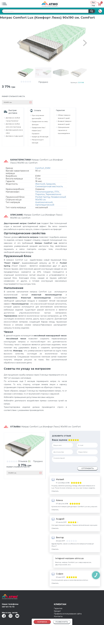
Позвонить (61, 622)
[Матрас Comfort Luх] (25, 72)
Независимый (58, 197)
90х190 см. (40, 199)
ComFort (39, 168)
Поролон (40, 194)
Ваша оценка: (59, 440)
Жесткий (40, 184)
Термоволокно (53, 194)
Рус (93, 2)
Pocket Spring (42, 197)
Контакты (58, 616)
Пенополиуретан (44, 192)
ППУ (56, 192)
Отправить (87, 468)
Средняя (50, 184)
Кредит (57, 611)
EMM (47, 168)
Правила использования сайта (68, 614)
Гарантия (58, 608)
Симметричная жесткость (49, 186)
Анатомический (44, 202)
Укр (93, 5)
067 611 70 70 (8, 607)
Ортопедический (44, 205)
